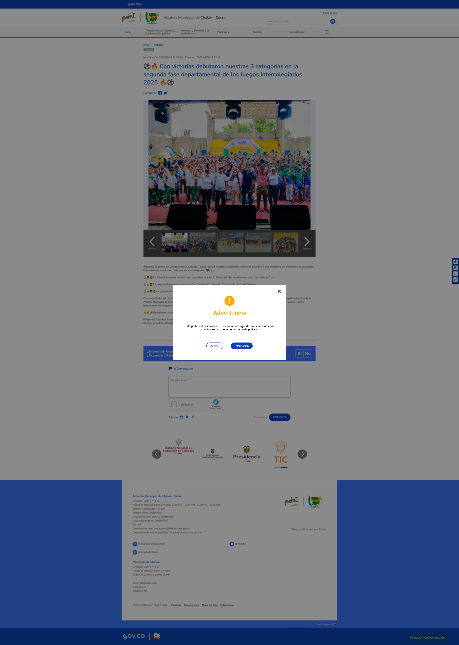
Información (242, 345)
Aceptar (214, 345)
